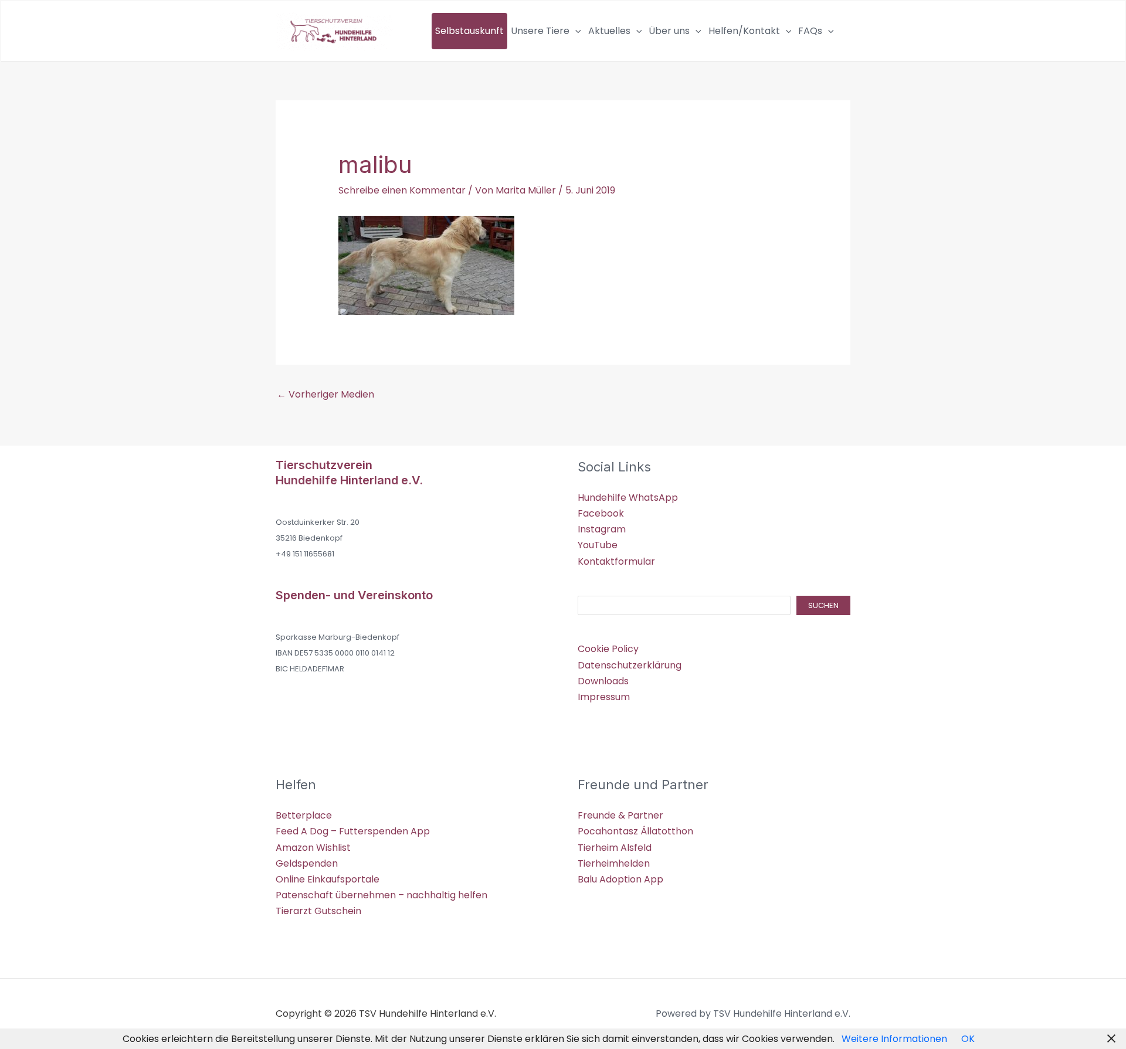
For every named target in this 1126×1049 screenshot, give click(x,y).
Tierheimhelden (614, 863)
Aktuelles (609, 31)
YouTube (598, 545)
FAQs (810, 31)
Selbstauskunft (469, 31)
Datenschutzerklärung (629, 665)
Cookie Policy (608, 649)
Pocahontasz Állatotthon (635, 831)
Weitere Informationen (894, 1038)
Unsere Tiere (540, 31)
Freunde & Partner (620, 815)
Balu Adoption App (620, 879)
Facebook (601, 513)
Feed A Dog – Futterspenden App (353, 831)
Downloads (603, 681)
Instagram (602, 529)
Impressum (604, 697)
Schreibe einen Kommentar (402, 190)
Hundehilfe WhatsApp (628, 497)
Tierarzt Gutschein (318, 911)
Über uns (669, 31)
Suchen (823, 605)
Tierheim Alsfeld (615, 847)
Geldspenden (307, 863)
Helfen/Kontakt (744, 31)
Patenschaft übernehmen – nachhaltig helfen (381, 895)
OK (968, 1038)
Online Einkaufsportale (327, 879)
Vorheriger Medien (325, 394)
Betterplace (304, 815)
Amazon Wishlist (313, 847)
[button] (575, 31)
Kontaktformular (616, 561)
